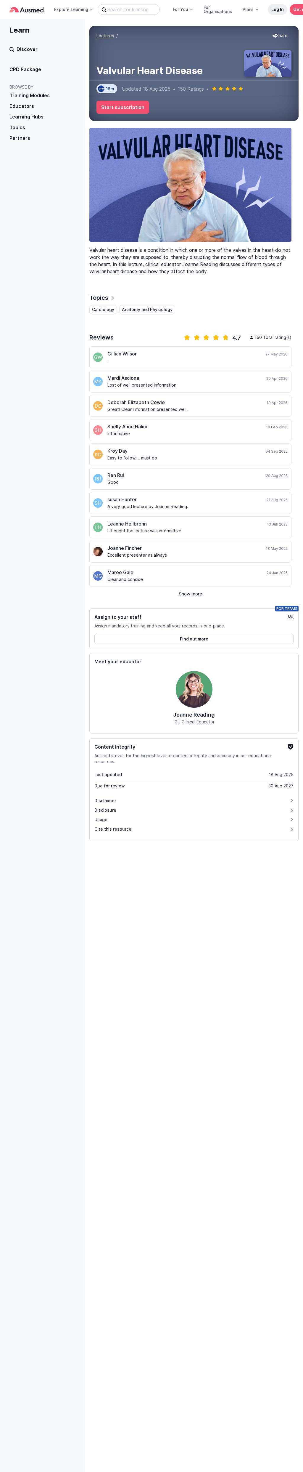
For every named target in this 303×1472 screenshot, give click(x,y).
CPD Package (25, 69)
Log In (277, 9)
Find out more (194, 638)
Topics (17, 127)
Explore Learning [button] (71, 9)
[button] (280, 36)
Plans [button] (248, 9)
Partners (19, 138)
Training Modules (29, 95)
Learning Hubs (26, 117)
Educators (21, 106)
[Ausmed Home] (27, 10)
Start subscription (122, 107)
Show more (190, 594)
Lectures (105, 35)
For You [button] (180, 9)
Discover (27, 49)
